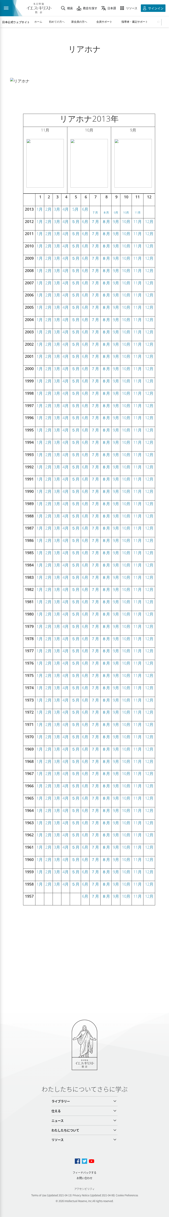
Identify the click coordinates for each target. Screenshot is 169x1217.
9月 (116, 212)
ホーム (38, 22)
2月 (48, 209)
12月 (149, 221)
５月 (75, 221)
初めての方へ (57, 22)
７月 (95, 212)
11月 (138, 212)
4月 (65, 209)
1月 (40, 209)
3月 (57, 209)
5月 (75, 209)
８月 (106, 212)
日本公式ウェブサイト (16, 22)
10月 (126, 212)
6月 (85, 209)
